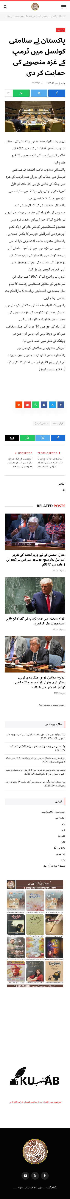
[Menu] (63, 6)
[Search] (6, 6)
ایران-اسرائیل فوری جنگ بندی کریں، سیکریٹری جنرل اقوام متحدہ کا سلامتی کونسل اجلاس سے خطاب (39, 683)
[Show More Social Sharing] (8, 93)
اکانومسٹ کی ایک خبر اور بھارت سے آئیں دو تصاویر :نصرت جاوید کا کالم (20, 463)
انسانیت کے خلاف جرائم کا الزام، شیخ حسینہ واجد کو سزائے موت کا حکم (50, 463)
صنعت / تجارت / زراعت (54, 866)
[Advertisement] (35, 1025)
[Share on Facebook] (56, 93)
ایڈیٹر (63, 83)
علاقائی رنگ (59, 848)
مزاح (63, 860)
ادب (63, 824)
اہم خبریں (60, 30)
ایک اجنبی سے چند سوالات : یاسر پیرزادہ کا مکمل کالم (40, 746)
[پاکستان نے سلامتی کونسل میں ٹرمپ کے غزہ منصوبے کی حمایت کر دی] (35, 116)
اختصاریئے (60, 818)
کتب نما (61, 836)
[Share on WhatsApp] (21, 93)
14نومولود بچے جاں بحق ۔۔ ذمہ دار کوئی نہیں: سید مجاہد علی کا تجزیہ (36, 736)
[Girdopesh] (35, 7)
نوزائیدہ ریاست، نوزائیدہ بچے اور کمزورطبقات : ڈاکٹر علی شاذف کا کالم (35, 760)
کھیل (62, 842)
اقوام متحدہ (58, 423)
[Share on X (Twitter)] (39, 93)
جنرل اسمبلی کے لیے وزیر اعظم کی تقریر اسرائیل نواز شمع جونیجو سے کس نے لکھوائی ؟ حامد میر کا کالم (35, 560)
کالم (63, 830)
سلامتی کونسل (41, 423)
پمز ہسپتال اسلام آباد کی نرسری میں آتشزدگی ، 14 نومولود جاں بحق (35, 784)
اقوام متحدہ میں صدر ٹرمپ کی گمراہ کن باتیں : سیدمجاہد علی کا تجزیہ (35, 621)
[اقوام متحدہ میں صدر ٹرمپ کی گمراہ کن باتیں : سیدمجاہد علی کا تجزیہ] (35, 595)
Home (62, 16)
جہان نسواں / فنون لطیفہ (53, 812)
